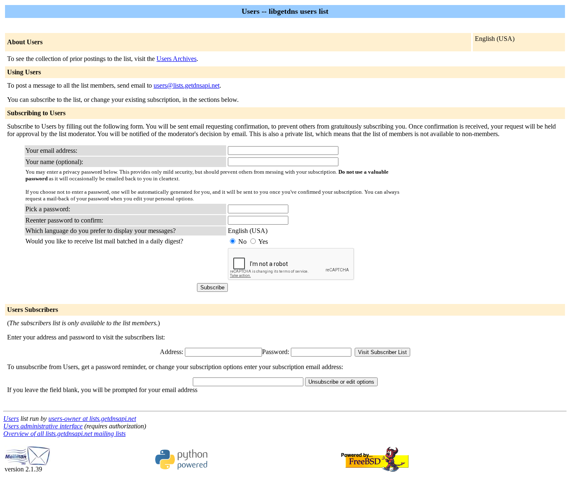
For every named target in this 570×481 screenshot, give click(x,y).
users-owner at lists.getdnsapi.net (92, 418)
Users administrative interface (43, 426)
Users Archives (176, 58)
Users (11, 418)
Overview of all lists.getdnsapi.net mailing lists (64, 433)
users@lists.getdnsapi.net (186, 85)
